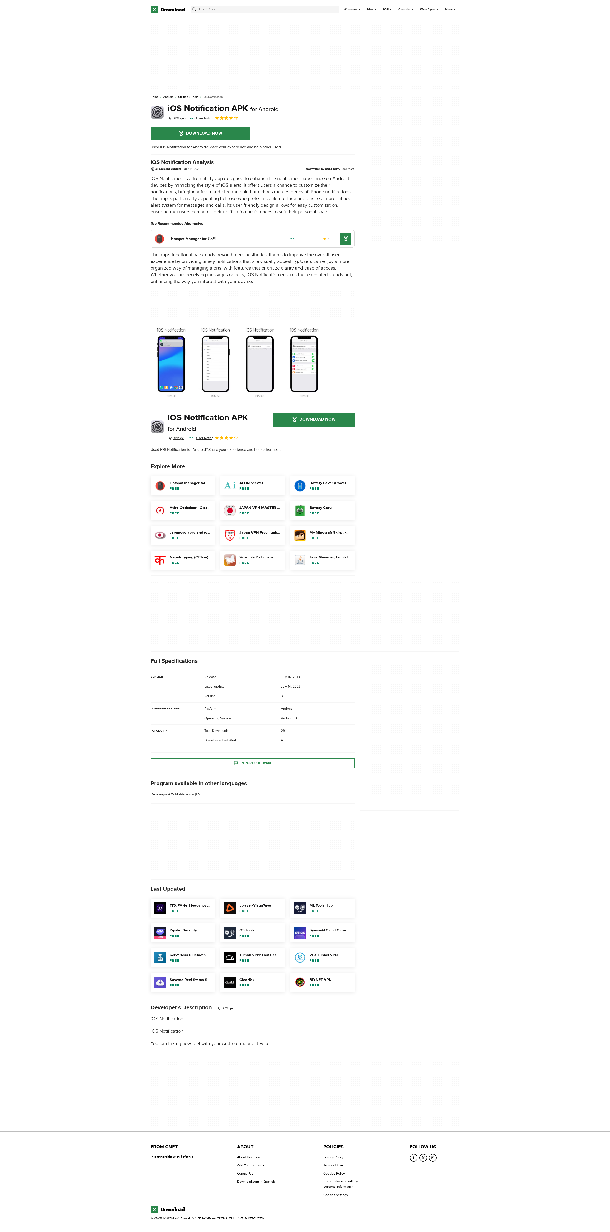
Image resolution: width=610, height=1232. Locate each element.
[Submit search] (194, 9)
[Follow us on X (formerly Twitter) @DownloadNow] (423, 1158)
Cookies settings (335, 1195)
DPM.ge (227, 1008)
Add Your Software (250, 1165)
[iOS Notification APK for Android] (157, 112)
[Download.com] (168, 9)
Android (404, 9)
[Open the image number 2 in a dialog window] (260, 362)
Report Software (256, 763)
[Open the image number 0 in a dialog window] (171, 362)
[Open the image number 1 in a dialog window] (215, 362)
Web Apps (427, 9)
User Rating (205, 118)
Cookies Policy (334, 1173)
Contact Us (245, 1173)
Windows (351, 9)
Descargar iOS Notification (172, 794)
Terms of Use (333, 1165)
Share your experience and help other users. (245, 147)
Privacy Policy (333, 1157)
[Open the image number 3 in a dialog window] (304, 362)
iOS (386, 9)
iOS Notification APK (223, 108)
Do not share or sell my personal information (340, 1184)
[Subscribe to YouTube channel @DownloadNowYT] (433, 1158)
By (176, 118)
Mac (370, 9)
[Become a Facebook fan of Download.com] (413, 1158)
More (449, 9)
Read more (348, 169)
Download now (204, 133)
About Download (249, 1157)
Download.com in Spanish (256, 1182)
